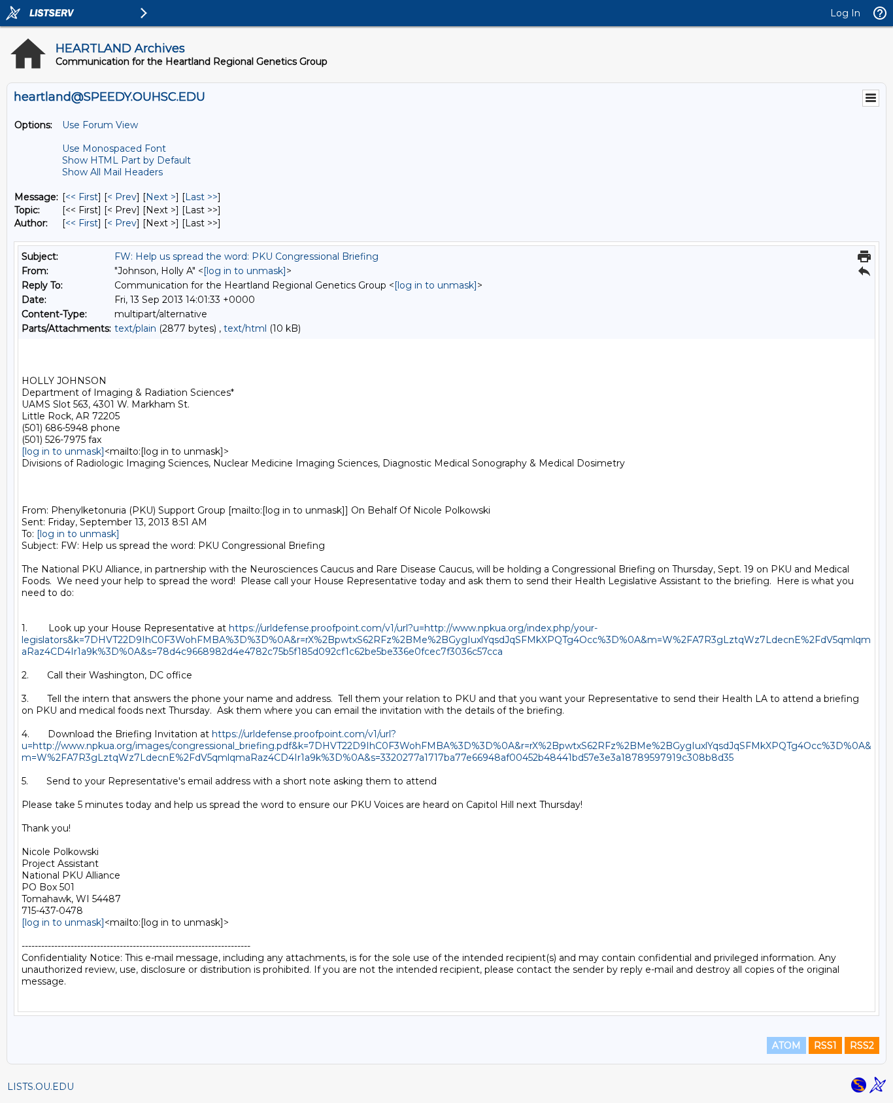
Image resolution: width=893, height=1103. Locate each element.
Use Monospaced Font (114, 148)
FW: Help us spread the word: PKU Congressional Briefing (246, 256)
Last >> (201, 197)
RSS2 (862, 1045)
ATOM (786, 1045)
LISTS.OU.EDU (40, 1087)
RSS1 (825, 1045)
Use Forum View (100, 125)
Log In (845, 13)
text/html (245, 328)
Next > (161, 197)
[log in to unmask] (244, 271)
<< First (81, 197)
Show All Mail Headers (112, 172)
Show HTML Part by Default (126, 160)
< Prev (122, 197)
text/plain (135, 328)
